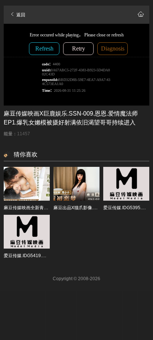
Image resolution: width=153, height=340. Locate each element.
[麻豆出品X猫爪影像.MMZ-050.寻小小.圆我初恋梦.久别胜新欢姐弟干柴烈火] (76, 184)
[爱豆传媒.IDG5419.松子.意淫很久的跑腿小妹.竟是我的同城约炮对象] (27, 232)
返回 (20, 14)
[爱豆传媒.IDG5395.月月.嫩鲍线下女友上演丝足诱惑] (126, 184)
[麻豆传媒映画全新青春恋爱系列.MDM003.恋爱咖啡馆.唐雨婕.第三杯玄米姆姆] (27, 184)
